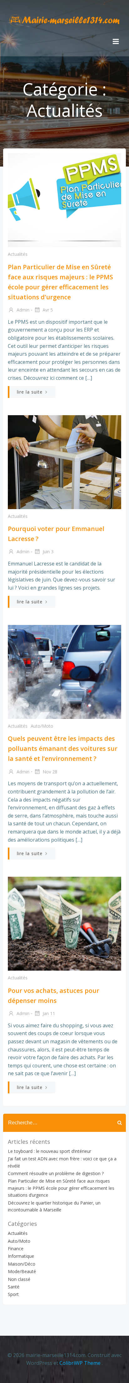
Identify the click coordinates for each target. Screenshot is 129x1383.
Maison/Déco (21, 1264)
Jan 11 (48, 1013)
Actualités (18, 254)
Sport (13, 1294)
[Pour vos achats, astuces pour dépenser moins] (64, 923)
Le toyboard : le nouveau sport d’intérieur (49, 1151)
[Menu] (116, 41)
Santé (13, 1287)
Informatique (21, 1256)
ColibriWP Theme (80, 1363)
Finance (15, 1248)
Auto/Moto (42, 726)
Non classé (19, 1279)
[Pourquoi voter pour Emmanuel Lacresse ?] (64, 461)
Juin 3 (47, 552)
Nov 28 (49, 771)
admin (22, 310)
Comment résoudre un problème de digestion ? (56, 1173)
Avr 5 (47, 310)
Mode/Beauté (22, 1271)
